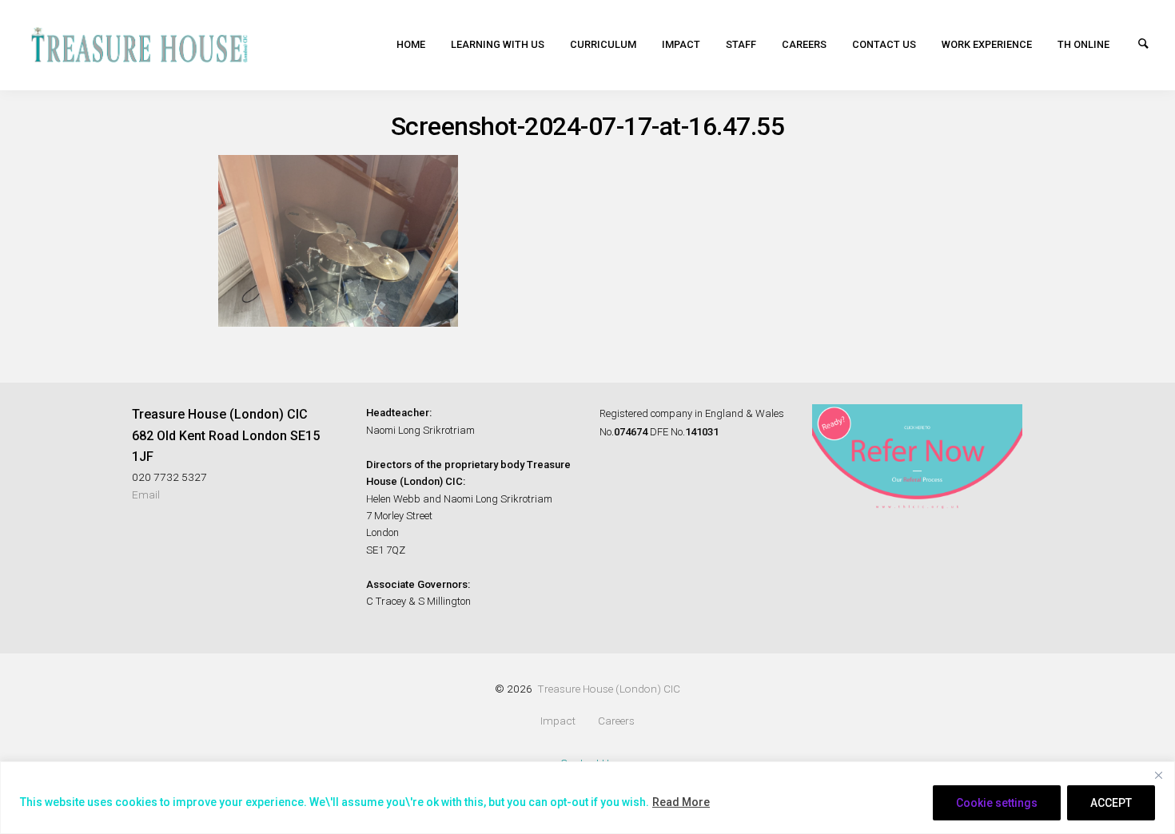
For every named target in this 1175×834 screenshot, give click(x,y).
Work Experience (987, 44)
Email (146, 494)
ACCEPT (1111, 802)
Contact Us (884, 44)
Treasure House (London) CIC (608, 688)
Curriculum (603, 44)
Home (410, 44)
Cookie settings (997, 802)
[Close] (1158, 774)
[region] (587, 797)
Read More (681, 802)
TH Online (1083, 44)
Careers (804, 44)
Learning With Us (497, 44)
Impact (681, 44)
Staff (741, 44)
